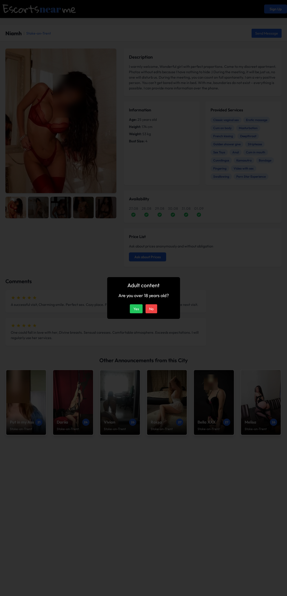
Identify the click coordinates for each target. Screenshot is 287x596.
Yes (136, 309)
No (151, 309)
